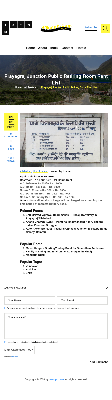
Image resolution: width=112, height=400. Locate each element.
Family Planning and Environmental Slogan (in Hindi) (59, 251)
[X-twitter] (13, 24)
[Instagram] (21, 24)
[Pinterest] (28, 24)
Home (18, 87)
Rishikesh (32, 269)
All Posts (29, 87)
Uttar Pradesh (40, 171)
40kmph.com (56, 379)
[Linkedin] (5, 31)
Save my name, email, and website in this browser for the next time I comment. (43, 308)
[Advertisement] (56, 6)
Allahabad (25, 171)
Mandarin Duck (35, 254)
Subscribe (91, 27)
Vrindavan (32, 266)
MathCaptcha (14, 356)
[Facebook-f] (5, 24)
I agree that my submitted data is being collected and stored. (32, 342)
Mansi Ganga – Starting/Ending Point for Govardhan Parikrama (65, 248)
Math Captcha (13, 349)
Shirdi (29, 273)
